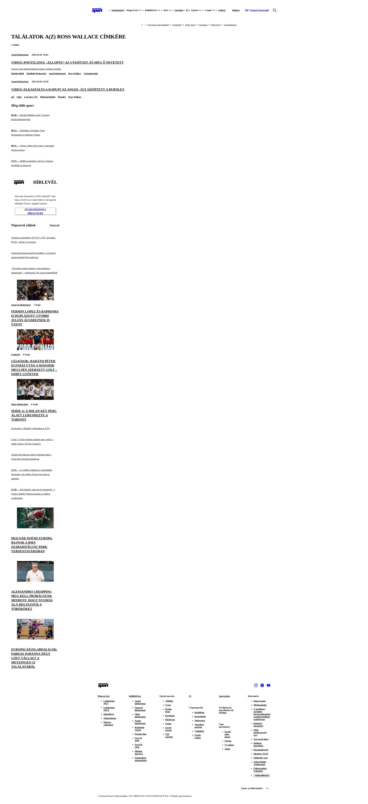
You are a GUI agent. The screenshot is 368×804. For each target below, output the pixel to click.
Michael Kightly (48, 97)
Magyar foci (104, 696)
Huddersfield (17, 73)
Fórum (228, 741)
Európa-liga (140, 734)
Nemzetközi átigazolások (141, 759)
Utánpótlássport (230, 25)
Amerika (178, 10)
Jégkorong (199, 720)
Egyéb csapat (197, 736)
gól (12, 97)
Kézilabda (199, 712)
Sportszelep (224, 696)
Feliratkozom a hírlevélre (35, 211)
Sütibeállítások (262, 775)
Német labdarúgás (140, 722)
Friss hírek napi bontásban (158, 25)
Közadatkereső (261, 750)
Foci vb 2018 (138, 739)
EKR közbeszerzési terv (260, 732)
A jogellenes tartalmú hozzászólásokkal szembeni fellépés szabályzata (262, 714)
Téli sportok (169, 735)
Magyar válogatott (108, 723)
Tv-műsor (229, 745)
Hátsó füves (216, 25)
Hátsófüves (108, 714)
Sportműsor (177, 25)
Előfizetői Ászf (261, 758)
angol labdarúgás (57, 73)
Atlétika (169, 701)
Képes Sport (190, 25)
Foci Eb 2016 (138, 745)
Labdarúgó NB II (109, 708)
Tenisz (168, 723)
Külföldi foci (135, 696)
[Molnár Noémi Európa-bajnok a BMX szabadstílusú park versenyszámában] (35, 527)
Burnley (62, 97)
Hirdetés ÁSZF (261, 754)
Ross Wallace (74, 73)
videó (19, 97)
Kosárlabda (200, 716)
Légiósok (15, 354)
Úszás (168, 705)
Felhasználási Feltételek (260, 769)
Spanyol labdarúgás (21, 305)
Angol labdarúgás (20, 55)
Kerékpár (170, 715)
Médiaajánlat (260, 705)
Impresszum (260, 701)
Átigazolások (109, 718)
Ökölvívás (170, 719)
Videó (227, 749)
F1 (187, 10)
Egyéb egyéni (168, 729)
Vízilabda (199, 731)
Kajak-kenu (168, 710)
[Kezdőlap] (97, 10)
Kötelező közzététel (258, 724)
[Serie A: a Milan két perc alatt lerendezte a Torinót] (35, 399)
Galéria (221, 10)
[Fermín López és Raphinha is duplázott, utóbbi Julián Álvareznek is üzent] (35, 299)
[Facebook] (262, 685)
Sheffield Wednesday (36, 73)
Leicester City (31, 97)
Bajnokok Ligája (139, 728)
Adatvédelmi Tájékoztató (260, 763)
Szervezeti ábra (261, 739)
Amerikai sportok (199, 725)
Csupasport (203, 25)
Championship (91, 73)
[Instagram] (256, 685)
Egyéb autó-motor (228, 734)
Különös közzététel (258, 744)
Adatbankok (117, 10)
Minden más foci (139, 752)
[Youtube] (268, 685)
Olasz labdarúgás (19, 404)
